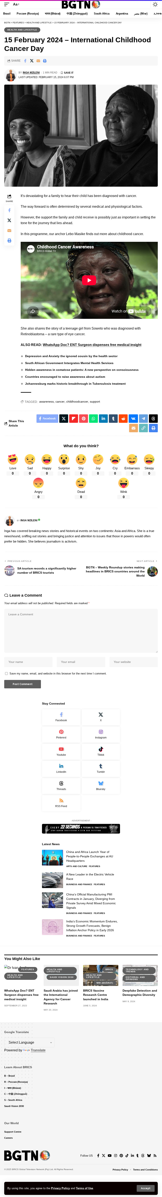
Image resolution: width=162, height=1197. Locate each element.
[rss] (61, 803)
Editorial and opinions (135, 978)
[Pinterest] (61, 734)
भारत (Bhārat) (104, 983)
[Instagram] (101, 734)
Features (94, 866)
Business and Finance (79, 884)
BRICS (109, 969)
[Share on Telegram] (143, 418)
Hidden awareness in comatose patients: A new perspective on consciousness (82, 369)
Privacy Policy (60, 1188)
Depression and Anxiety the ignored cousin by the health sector (71, 356)
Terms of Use (84, 1188)
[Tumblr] (101, 769)
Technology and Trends (137, 970)
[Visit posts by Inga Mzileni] (10, 75)
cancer (60, 401)
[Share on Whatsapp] (93, 418)
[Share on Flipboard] (73, 418)
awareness (46, 401)
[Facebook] (61, 717)
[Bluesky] (101, 786)
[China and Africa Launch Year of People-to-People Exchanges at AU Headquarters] (52, 858)
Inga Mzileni (31, 72)
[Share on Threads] (153, 418)
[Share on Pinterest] (83, 418)
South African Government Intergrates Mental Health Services (69, 363)
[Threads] (61, 786)
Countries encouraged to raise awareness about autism (65, 376)
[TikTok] (127, 1155)
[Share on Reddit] (123, 418)
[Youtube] (61, 752)
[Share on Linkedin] (103, 418)
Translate (38, 1050)
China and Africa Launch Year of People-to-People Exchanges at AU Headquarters (89, 856)
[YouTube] (110, 1155)
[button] (146, 1188)
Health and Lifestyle (22, 30)
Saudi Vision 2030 (62, 977)
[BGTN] (81, 4)
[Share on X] (32, 60)
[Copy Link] (143, 428)
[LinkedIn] (61, 769)
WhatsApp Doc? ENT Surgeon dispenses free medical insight (92, 345)
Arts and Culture (76, 866)
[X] (101, 717)
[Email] (38, 60)
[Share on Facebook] (25, 60)
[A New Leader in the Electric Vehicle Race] (52, 880)
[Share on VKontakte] (133, 418)
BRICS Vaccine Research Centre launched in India (95, 995)
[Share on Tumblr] (113, 418)
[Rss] (155, 1155)
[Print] (45, 60)
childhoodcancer (77, 401)
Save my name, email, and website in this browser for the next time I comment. (58, 673)
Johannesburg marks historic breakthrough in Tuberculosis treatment (75, 383)
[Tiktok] (101, 752)
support (95, 401)
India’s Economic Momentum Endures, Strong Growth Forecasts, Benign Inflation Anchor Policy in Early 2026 (92, 926)
